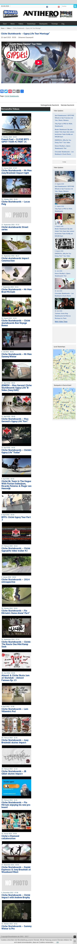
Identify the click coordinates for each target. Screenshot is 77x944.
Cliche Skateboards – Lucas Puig (16, 203)
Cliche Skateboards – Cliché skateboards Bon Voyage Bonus (16, 323)
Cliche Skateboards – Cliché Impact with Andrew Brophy (16, 896)
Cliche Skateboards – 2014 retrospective (16, 580)
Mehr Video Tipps (61, 321)
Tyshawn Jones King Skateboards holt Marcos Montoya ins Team (63, 316)
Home (2, 28)
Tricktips (54, 24)
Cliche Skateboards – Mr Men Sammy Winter (17, 355)
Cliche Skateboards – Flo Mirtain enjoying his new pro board (16, 805)
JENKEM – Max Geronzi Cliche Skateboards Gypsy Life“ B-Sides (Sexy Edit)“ (17, 388)
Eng (63, 24)
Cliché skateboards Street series (15, 228)
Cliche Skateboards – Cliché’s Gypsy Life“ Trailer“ (16, 451)
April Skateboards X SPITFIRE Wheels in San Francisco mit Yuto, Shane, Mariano (64, 118)
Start (5, 24)
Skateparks (43, 24)
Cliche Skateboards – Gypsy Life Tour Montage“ (25, 33)
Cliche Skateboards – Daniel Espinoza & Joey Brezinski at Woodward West (16, 869)
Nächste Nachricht (67, 105)
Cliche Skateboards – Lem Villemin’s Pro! (15, 710)
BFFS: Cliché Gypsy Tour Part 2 (16, 518)
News (13, 24)
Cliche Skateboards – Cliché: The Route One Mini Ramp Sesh (16, 644)
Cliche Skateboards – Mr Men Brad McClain (17, 290)
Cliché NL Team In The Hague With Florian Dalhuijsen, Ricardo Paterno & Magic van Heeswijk (16, 485)
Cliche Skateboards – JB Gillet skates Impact (14, 772)
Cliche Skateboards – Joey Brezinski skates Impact (15, 741)
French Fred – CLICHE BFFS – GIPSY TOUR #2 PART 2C (16, 140)
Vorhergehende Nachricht (50, 105)
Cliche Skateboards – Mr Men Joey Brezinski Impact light (17, 171)
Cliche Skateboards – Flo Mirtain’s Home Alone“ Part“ (16, 612)
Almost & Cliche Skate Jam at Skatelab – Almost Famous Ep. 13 (15, 678)
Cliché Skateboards (12, 96)
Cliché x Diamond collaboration (10, 837)
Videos (20, 24)
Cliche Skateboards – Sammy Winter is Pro (16, 927)
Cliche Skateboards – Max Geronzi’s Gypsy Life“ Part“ (15, 420)
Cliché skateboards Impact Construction (15, 259)
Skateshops (31, 24)
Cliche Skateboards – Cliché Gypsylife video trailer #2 (16, 549)
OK (57, 942)
